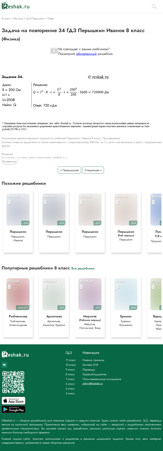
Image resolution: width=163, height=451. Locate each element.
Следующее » (93, 170)
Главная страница (93, 360)
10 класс (71, 365)
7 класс (70, 379)
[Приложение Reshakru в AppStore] (13, 403)
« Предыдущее (69, 170)
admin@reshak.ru (92, 383)
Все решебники (82, 268)
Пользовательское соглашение (101, 379)
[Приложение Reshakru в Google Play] (13, 412)
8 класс (70, 374)
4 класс (70, 393)
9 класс (70, 370)
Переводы (88, 370)
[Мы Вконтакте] (4, 365)
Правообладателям (94, 374)
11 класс (71, 360)
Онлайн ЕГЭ (90, 365)
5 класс (70, 389)
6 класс (70, 384)
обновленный (86, 53)
